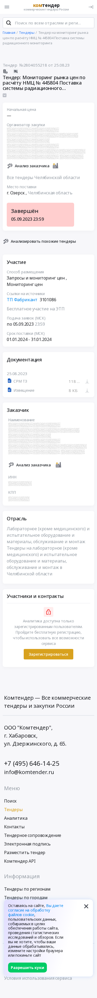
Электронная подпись (27, 844)
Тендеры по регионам (27, 889)
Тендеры (13, 809)
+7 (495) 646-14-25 (32, 763)
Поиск (10, 801)
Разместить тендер (24, 852)
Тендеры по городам (26, 898)
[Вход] (90, 6)
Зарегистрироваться (48, 654)
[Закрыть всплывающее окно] (86, 906)
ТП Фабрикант (22, 300)
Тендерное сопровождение (32, 835)
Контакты (14, 827)
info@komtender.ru (29, 772)
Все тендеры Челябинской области (43, 177)
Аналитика (15, 818)
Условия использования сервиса (38, 978)
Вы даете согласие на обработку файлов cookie (35, 910)
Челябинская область (50, 193)
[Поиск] (9, 23)
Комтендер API (20, 861)
